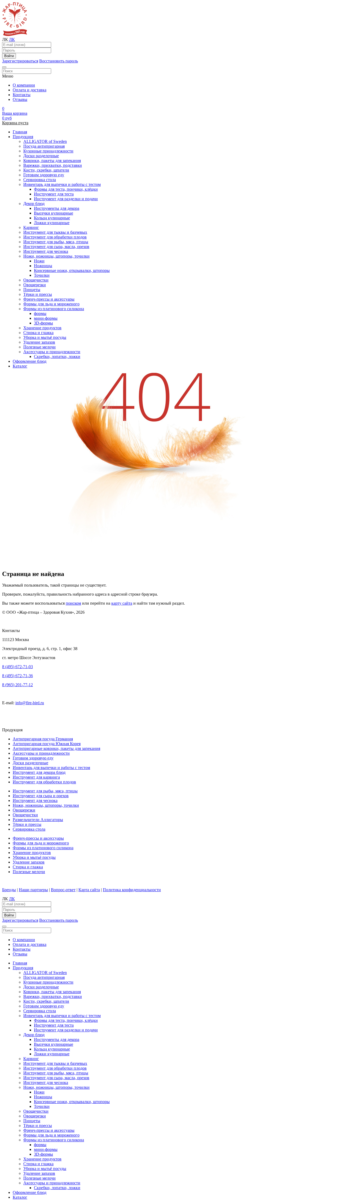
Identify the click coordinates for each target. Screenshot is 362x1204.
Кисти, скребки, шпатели (46, 170)
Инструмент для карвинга (36, 777)
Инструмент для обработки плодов (55, 237)
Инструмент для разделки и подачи (66, 199)
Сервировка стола (39, 179)
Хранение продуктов (42, 328)
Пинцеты (31, 289)
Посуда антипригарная (44, 146)
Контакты (21, 94)
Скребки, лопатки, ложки (57, 356)
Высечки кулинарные (53, 213)
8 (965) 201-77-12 (17, 684)
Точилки (42, 275)
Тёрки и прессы (37, 294)
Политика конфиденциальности (132, 889)
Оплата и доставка (29, 90)
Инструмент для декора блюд (39, 772)
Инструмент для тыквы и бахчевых (55, 232)
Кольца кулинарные (52, 218)
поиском (73, 603)
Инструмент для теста (54, 194)
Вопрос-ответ (63, 889)
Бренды (9, 889)
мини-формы (46, 318)
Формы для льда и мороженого (51, 304)
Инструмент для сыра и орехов (41, 795)
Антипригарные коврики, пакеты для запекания (56, 748)
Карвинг (31, 227)
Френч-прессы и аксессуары (48, 299)
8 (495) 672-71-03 (17, 666)
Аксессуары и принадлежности (51, 351)
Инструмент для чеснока (45, 251)
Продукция (23, 136)
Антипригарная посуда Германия (43, 739)
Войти (9, 56)
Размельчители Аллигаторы (38, 819)
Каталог (20, 366)
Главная (20, 132)
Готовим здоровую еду (43, 175)
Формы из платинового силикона (53, 308)
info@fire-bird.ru (29, 703)
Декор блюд (34, 203)
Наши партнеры (33, 889)
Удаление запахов (39, 342)
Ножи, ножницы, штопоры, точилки (56, 256)
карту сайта (121, 603)
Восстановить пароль (58, 61)
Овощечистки (35, 280)
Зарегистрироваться (20, 61)
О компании (24, 85)
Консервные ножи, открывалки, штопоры (72, 270)
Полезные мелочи (39, 347)
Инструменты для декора (56, 208)
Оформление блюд (29, 361)
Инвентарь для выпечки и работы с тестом (62, 184)
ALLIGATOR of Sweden (45, 141)
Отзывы (20, 99)
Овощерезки (34, 285)
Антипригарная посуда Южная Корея (47, 743)
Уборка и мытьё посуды (44, 337)
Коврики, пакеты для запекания (52, 160)
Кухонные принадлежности (48, 151)
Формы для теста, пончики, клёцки (66, 189)
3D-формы (43, 323)
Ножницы (43, 265)
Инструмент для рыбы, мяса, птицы (55, 242)
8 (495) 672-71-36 (17, 675)
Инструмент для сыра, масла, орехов (56, 246)
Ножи (39, 261)
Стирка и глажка (38, 332)
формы (40, 313)
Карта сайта (89, 889)
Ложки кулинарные (51, 222)
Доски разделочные (41, 155)
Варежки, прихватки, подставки (52, 165)
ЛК (12, 39)
